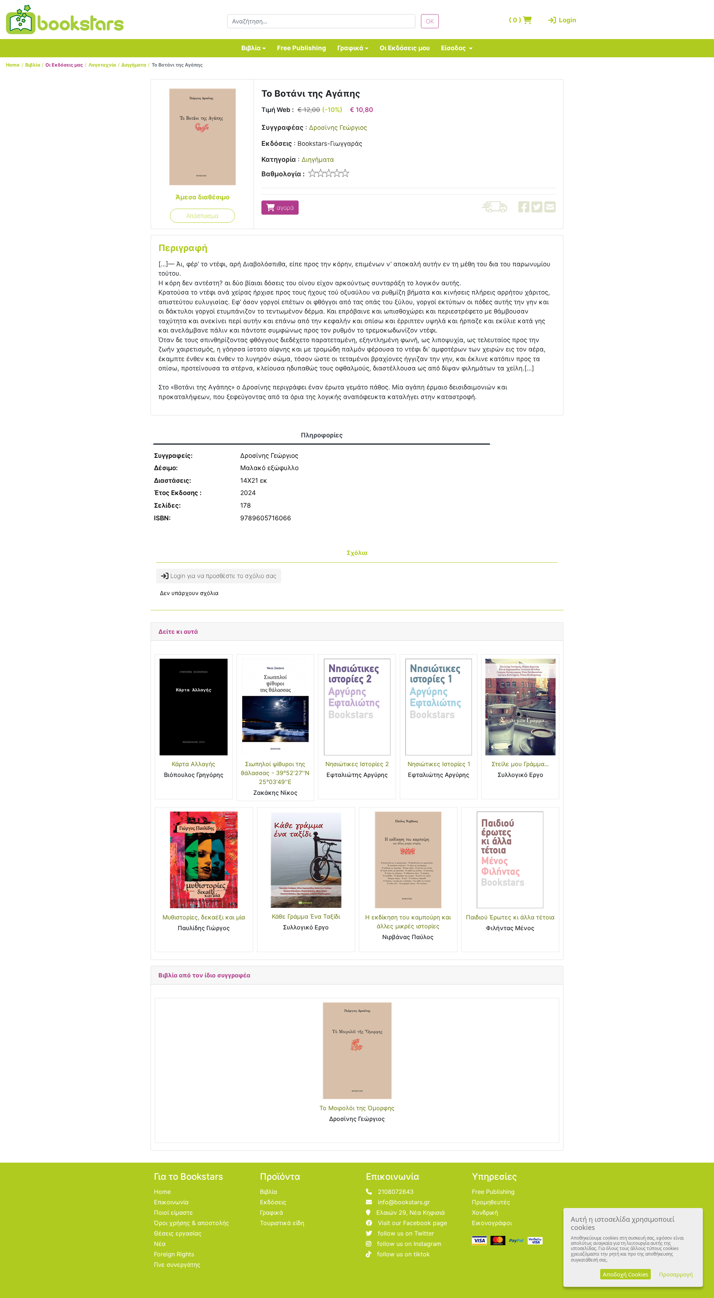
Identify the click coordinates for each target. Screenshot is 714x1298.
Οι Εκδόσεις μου (405, 48)
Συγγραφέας (282, 127)
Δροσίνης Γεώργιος (338, 127)
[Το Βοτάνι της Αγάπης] (202, 136)
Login (566, 20)
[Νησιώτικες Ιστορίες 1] (438, 707)
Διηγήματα (133, 65)
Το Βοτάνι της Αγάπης (177, 65)
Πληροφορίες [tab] (322, 435)
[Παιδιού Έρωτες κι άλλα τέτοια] (510, 859)
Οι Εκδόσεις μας (64, 65)
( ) (516, 20)
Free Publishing (301, 48)
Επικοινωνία (171, 1202)
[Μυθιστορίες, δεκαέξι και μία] (204, 859)
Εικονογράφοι (492, 1223)
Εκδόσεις (276, 143)
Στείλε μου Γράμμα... (520, 764)
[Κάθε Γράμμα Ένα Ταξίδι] (306, 859)
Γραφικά (350, 48)
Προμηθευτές (491, 1202)
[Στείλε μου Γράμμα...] (520, 707)
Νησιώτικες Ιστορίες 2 (357, 764)
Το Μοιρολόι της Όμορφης (357, 1108)
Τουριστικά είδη (282, 1223)
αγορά (284, 207)
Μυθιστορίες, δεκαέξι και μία (204, 917)
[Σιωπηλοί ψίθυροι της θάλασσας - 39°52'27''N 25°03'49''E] (275, 707)
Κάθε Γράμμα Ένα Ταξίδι (306, 916)
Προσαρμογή (676, 1274)
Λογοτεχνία (102, 65)
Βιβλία (251, 48)
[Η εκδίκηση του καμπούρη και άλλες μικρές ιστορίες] (408, 859)
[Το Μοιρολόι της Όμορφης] (357, 1050)
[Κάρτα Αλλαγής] (193, 707)
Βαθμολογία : (283, 174)
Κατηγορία (278, 159)
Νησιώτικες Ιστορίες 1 (439, 764)
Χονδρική (485, 1212)
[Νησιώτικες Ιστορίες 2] (357, 707)
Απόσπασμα (202, 215)
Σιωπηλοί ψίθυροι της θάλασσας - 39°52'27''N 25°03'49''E (275, 772)
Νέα (159, 1243)
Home (13, 65)
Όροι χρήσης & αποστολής (191, 1223)
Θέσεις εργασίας (178, 1233)
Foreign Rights (174, 1254)
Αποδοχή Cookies (625, 1274)
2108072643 (396, 1191)
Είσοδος (454, 48)
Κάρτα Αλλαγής (193, 764)
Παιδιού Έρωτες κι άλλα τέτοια (510, 917)
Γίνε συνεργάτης (177, 1264)
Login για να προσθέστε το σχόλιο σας (222, 575)
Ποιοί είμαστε (173, 1212)
